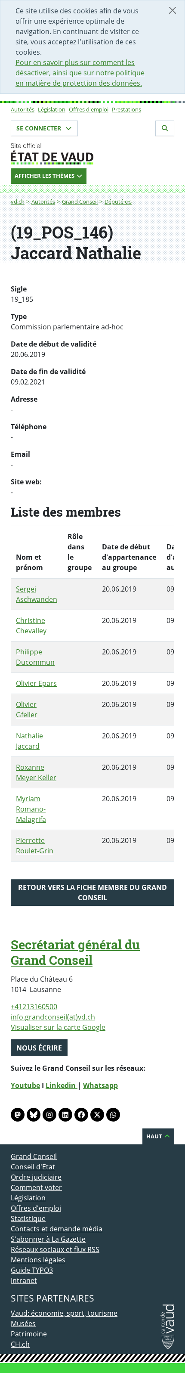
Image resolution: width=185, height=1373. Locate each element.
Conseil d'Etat (33, 1167)
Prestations (126, 109)
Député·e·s (118, 201)
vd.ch (18, 201)
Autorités (22, 109)
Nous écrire (39, 1048)
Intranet (24, 1280)
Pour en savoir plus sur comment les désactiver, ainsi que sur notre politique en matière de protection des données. (80, 73)
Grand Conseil (80, 201)
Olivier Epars (36, 683)
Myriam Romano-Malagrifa (31, 809)
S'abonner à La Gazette (48, 1239)
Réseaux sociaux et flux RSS (55, 1249)
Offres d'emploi (88, 109)
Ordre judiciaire (36, 1177)
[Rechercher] (164, 128)
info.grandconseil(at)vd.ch (53, 1017)
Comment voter (36, 1187)
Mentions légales (38, 1260)
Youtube (25, 1085)
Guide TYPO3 (32, 1270)
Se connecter (39, 128)
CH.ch (20, 1344)
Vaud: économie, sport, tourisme (64, 1313)
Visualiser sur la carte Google (58, 1027)
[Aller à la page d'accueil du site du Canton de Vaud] (92, 153)
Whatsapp (100, 1085)
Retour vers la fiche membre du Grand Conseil (92, 892)
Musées (23, 1323)
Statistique (28, 1218)
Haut (154, 1136)
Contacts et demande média (56, 1229)
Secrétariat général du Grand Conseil (75, 952)
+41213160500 (34, 1006)
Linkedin (61, 1085)
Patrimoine (29, 1334)
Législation (51, 109)
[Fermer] (172, 10)
